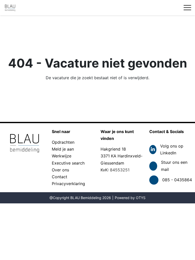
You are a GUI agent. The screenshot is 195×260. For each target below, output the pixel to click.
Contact (59, 176)
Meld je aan (63, 149)
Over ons (60, 169)
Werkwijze (61, 155)
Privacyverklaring (68, 183)
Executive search (68, 163)
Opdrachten (63, 142)
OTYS (140, 198)
